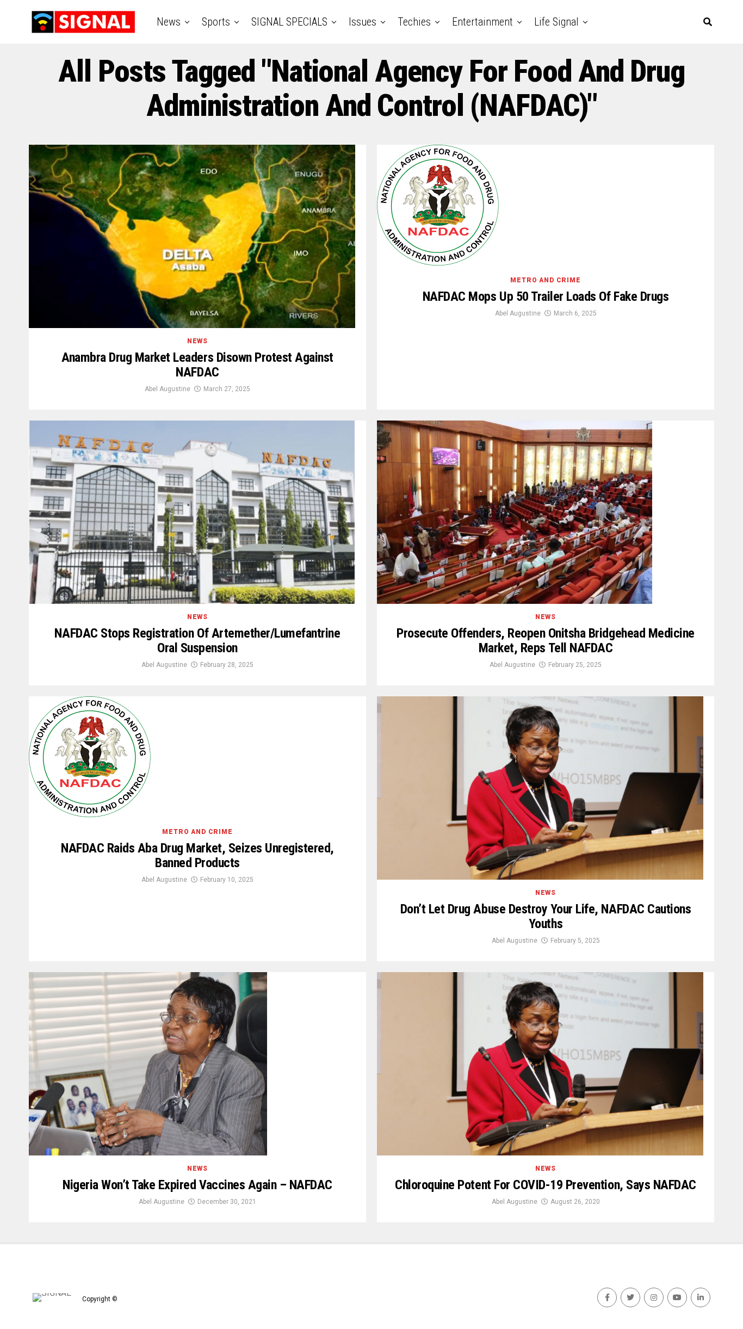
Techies (414, 21)
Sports (216, 21)
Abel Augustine (167, 389)
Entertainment (482, 21)
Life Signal (556, 21)
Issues (362, 21)
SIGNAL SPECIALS (289, 21)
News (169, 21)
